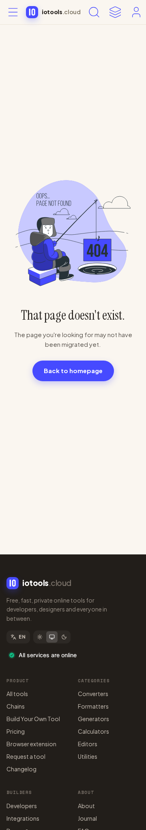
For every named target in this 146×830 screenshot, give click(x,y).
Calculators (93, 731)
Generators (93, 718)
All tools (17, 693)
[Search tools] (94, 12)
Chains (15, 706)
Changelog (21, 769)
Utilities (87, 756)
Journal (87, 818)
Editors (87, 743)
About (86, 805)
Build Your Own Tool (33, 718)
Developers (21, 805)
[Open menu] (12, 12)
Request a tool (25, 756)
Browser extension (31, 743)
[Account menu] (136, 12)
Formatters (93, 706)
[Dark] (64, 637)
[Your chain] (115, 12)
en (22, 637)
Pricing (15, 731)
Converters (93, 693)
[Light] (39, 637)
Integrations (22, 818)
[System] (52, 637)
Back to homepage (73, 370)
